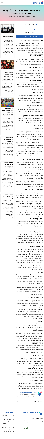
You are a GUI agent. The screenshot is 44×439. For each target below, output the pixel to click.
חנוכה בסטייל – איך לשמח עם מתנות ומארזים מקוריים (8, 72)
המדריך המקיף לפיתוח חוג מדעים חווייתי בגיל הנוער (8, 196)
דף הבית (33, 16)
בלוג (30, 16)
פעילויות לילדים (25, 421)
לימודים (26, 419)
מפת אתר (26, 427)
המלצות (26, 417)
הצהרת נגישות (25, 428)
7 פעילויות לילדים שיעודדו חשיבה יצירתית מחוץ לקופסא (7, 110)
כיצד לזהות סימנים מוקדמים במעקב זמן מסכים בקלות (8, 139)
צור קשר (26, 424)
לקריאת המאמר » (10, 56)
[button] (2, 2)
